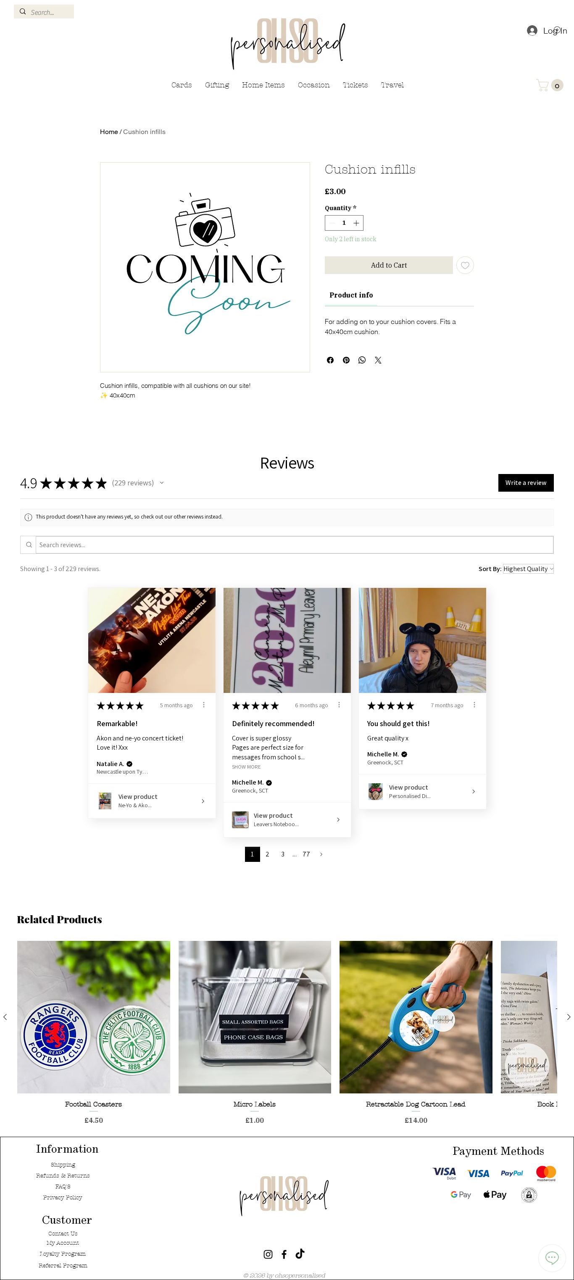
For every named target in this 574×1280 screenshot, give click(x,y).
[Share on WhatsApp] (362, 360)
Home (109, 132)
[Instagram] (268, 1254)
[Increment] (357, 223)
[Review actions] (204, 705)
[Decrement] (331, 223)
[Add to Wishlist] (465, 265)
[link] (351, 295)
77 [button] (307, 854)
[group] (287, 1033)
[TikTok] (300, 1254)
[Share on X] (378, 360)
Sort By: (490, 568)
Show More (246, 766)
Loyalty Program (63, 1254)
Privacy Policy (62, 1197)
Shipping (63, 1164)
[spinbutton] (344, 223)
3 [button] (282, 854)
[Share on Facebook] (330, 360)
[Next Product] (569, 1017)
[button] (551, 85)
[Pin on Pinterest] (346, 360)
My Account (63, 1243)
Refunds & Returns (63, 1175)
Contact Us (63, 1233)
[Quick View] (93, 1017)
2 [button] (267, 854)
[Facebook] (284, 1254)
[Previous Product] (5, 1017)
